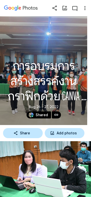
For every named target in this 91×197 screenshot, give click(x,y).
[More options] (85, 8)
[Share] (55, 8)
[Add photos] (65, 8)
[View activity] (75, 8)
